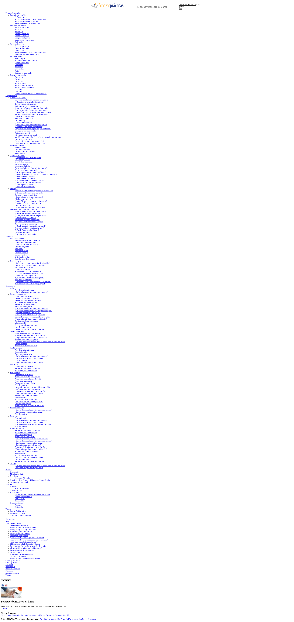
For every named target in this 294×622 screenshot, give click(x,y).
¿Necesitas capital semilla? (24, 116)
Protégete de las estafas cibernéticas (27, 240)
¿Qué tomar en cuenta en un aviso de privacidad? (32, 263)
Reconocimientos (16, 503)
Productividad (20, 154)
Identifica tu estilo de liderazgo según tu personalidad (34, 191)
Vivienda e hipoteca (17, 408)
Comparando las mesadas (24, 296)
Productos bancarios (22, 48)
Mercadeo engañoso (22, 247)
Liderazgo (13, 189)
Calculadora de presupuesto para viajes (29, 402)
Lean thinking (20, 120)
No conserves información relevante (28, 271)
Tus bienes (18, 79)
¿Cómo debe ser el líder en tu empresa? (29, 197)
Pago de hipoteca (21, 360)
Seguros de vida (20, 83)
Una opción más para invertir (25, 131)
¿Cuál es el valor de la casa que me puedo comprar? (33, 311)
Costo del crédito (21, 352)
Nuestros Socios (16, 490)
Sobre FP (9, 484)
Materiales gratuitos (17, 474)
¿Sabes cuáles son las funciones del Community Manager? (36, 174)
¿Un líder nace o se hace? (24, 199)
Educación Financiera (18, 511)
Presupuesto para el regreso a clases (27, 298)
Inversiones (19, 32)
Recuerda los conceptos (23, 280)
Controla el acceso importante (25, 275)
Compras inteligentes (22, 38)
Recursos (9, 470)
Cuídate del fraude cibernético (25, 242)
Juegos (43, 615)
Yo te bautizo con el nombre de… (27, 106)
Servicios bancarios (17, 44)
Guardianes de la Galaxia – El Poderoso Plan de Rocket (30, 480)
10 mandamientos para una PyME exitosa (30, 207)
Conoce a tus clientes (22, 269)
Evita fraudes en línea (22, 257)
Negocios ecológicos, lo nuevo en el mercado (31, 108)
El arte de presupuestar (18, 25)
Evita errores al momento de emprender (29, 193)
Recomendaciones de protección (26, 21)
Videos (8, 509)
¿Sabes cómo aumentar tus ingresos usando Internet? (34, 112)
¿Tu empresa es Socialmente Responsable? (30, 216)
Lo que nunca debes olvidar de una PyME (30, 143)
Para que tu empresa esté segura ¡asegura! (30, 284)
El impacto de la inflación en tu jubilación (30, 315)
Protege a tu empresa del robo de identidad (30, 265)
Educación (14, 364)
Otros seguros (20, 89)
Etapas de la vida (16, 56)
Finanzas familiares (22, 34)
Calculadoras (10, 286)
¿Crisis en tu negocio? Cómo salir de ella (29, 180)
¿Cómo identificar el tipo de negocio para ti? (31, 125)
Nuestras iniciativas (22, 488)
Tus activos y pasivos (22, 160)
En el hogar (19, 249)
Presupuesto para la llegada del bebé (28, 300)
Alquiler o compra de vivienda (26, 61)
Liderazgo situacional (22, 205)
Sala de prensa (15, 493)
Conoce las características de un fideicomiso (31, 94)
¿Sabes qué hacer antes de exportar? (28, 182)
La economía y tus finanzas (24, 40)
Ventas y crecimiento (22, 166)
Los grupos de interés (22, 232)
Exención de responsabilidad (50, 619)
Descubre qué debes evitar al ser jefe (28, 203)
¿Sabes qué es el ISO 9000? (25, 178)
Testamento (19, 92)
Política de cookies (89, 619)
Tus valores (19, 81)
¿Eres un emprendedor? (23, 123)
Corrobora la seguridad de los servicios (29, 273)
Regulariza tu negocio (23, 133)
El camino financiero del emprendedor (28, 127)
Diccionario (14, 472)
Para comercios (15, 261)
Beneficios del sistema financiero (26, 54)
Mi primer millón (21, 323)
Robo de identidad (21, 251)
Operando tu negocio (17, 156)
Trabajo (13, 464)
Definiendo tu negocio (18, 98)
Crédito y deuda (16, 348)
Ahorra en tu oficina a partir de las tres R (29, 228)
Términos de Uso (75, 619)
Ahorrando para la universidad (26, 302)
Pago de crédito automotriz (24, 290)
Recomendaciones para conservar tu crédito (30, 19)
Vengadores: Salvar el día (19, 482)
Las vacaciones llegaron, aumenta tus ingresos (31, 100)
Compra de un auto (22, 63)
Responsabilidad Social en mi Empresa (29, 222)
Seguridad (9, 236)
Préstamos (13, 416)
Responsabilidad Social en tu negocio (23, 209)
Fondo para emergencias (23, 306)
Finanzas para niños (22, 36)
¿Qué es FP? (14, 486)
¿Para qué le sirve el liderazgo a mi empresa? (31, 201)
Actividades (19, 42)
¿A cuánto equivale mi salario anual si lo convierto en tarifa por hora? (40, 342)
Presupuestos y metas (17, 294)
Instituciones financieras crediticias (27, 23)
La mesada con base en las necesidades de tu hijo (32, 317)
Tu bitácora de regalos (23, 327)
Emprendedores (11, 96)
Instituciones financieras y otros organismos (30, 52)
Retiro (17, 71)
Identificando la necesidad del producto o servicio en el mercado (38, 137)
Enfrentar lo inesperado (23, 73)
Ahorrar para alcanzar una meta (26, 325)
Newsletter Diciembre (23, 478)
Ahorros (18, 30)
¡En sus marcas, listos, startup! (26, 104)
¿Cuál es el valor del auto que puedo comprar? (31, 292)
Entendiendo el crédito (18, 15)
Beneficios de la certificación (25, 234)
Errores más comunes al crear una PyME (29, 141)
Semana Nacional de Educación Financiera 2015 (32, 495)
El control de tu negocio (23, 162)
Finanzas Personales (13, 13)
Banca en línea (20, 50)
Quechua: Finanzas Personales (21, 515)
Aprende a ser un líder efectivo (26, 195)
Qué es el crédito (21, 17)
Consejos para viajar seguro (25, 259)
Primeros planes (20, 147)
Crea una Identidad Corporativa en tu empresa (31, 110)
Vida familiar (15, 373)
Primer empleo (20, 58)
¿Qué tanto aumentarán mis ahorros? (28, 313)
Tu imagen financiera (22, 149)
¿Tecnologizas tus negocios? (25, 187)
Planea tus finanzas (17, 145)
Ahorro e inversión (17, 428)
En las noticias (20, 499)
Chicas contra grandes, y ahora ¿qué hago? (30, 172)
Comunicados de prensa (23, 497)
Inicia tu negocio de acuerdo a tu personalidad (31, 114)
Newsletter (14, 476)
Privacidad (65, 619)
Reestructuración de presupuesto (26, 321)
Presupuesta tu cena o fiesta (25, 304)
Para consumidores (17, 238)
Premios (18, 505)
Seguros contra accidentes (24, 85)
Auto (12, 288)
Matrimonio (19, 65)
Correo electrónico (21, 253)
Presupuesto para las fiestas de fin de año (29, 329)
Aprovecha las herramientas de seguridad (29, 278)
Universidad (19, 69)
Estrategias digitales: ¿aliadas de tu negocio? (31, 168)
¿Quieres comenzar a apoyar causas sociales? (31, 211)
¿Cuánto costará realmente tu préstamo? (29, 358)
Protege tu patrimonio (18, 75)
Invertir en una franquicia (24, 118)
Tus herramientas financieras (25, 151)
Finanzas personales (22, 27)
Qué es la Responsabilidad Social (27, 230)
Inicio (3, 615)
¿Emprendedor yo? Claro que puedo (28, 158)
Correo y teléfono (21, 255)
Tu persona (19, 77)
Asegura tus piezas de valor (25, 267)
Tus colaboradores (21, 164)
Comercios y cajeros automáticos (26, 244)
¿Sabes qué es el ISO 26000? (25, 218)
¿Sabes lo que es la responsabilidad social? (30, 226)
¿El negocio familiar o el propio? (26, 135)
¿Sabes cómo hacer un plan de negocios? (29, 102)
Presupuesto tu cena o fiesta (25, 383)
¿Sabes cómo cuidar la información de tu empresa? (33, 282)
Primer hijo (19, 67)
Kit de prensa (19, 501)
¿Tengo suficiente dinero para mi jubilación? (31, 319)
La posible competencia (23, 139)
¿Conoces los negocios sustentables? (28, 213)
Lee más (4, 608)
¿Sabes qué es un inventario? (25, 176)
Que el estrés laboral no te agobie (27, 170)
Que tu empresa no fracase (24, 185)
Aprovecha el (26, 224)
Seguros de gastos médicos (24, 87)
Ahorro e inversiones (22, 46)
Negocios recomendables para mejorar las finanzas (33, 129)
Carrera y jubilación (17, 331)
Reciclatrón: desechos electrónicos (27, 220)
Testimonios (19, 507)
